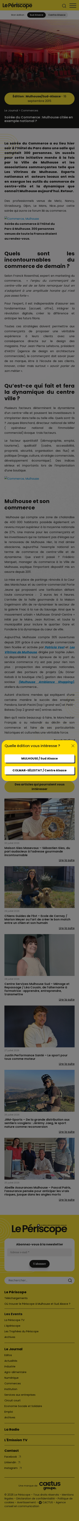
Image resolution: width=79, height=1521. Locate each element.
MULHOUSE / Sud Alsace (39, 758)
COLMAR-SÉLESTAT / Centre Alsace (39, 770)
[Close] (73, 746)
